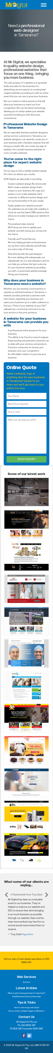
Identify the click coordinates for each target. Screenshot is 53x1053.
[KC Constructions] (26, 491)
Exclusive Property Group (30, 930)
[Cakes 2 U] (26, 750)
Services (26, 978)
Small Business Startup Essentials (26, 993)
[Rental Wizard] (26, 814)
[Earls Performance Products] (26, 846)
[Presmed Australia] (26, 685)
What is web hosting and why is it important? (26, 989)
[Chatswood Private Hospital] (26, 620)
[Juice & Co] (26, 556)
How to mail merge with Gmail (26, 1004)
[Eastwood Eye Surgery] (26, 653)
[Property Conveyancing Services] (26, 588)
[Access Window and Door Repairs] (26, 782)
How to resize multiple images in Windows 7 (26, 1007)
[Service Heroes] (26, 717)
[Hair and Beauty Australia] (26, 524)
